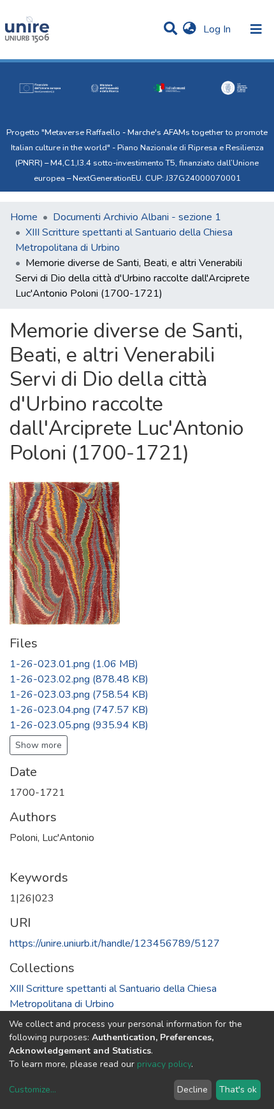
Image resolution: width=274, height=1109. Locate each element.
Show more (38, 745)
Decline (192, 1090)
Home (24, 217)
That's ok (238, 1090)
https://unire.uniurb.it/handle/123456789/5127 (115, 943)
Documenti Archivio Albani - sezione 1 (137, 217)
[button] (189, 29)
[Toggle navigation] (256, 29)
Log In (218, 29)
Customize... (32, 1090)
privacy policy (164, 1064)
